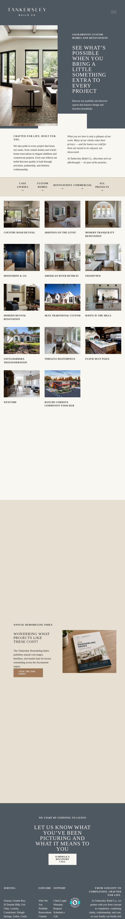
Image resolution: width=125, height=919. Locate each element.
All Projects (102, 185)
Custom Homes (42, 185)
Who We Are (43, 902)
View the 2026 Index (27, 672)
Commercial (82, 185)
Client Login (59, 900)
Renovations (62, 185)
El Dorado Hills (12, 904)
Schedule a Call (59, 914)
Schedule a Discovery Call (62, 859)
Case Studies (22, 185)
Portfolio (43, 908)
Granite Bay (19, 900)
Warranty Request (58, 906)
